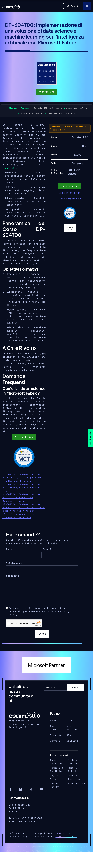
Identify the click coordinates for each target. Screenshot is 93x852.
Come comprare (56, 762)
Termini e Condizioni (57, 769)
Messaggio (12, 576)
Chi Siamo (53, 728)
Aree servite (71, 728)
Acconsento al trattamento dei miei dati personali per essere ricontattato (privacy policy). (39, 611)
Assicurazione (76, 784)
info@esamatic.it (70, 199)
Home (53, 720)
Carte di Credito (73, 762)
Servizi (55, 741)
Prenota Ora (46, 92)
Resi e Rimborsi (56, 777)
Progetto (56, 735)
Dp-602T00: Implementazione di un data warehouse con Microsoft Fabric (23, 497)
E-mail (47, 549)
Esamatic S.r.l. (66, 833)
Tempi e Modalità (73, 769)
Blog (69, 735)
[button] (87, 6)
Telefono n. (14, 563)
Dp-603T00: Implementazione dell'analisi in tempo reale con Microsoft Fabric (22, 477)
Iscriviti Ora (24, 437)
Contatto (72, 741)
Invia (42, 634)
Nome (9, 549)
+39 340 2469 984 (69, 193)
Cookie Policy (54, 785)
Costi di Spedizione (74, 777)
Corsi (70, 720)
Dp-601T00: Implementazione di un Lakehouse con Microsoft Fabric (23, 487)
